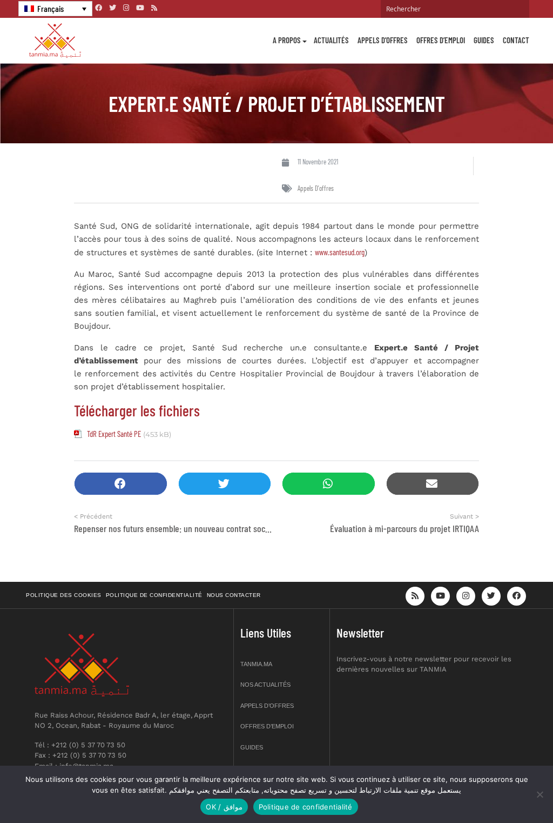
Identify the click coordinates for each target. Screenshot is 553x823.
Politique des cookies (64, 595)
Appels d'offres (316, 188)
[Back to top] (507, 789)
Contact (516, 40)
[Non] (539, 794)
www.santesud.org (340, 252)
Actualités (331, 40)
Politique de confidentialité (154, 595)
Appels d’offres (383, 40)
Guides (484, 40)
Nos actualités (265, 684)
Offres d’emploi (440, 40)
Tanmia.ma (256, 664)
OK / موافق (224, 806)
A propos (287, 40)
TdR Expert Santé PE (114, 434)
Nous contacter (234, 595)
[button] (120, 483)
